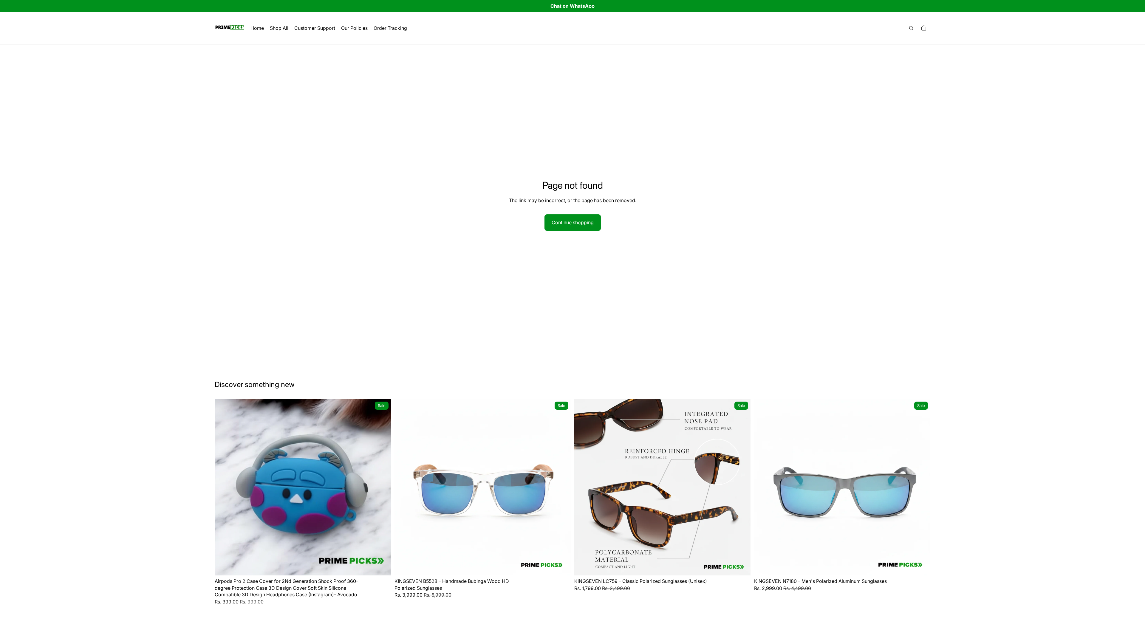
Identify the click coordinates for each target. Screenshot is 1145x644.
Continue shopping (573, 222)
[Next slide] (382, 487)
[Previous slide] (224, 487)
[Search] (911, 28)
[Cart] (923, 28)
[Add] (381, 566)
